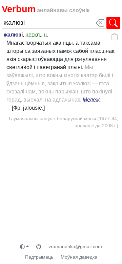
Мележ (91, 100)
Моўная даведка (79, 257)
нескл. (33, 35)
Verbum (19, 9)
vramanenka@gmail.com (75, 246)
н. (46, 35)
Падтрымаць (39, 257)
